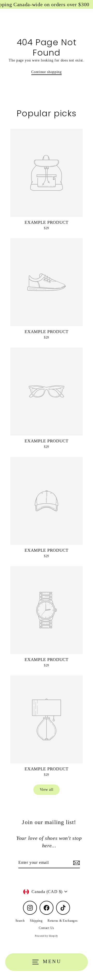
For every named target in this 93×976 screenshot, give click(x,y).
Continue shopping (46, 72)
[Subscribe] (76, 862)
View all (46, 789)
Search (20, 921)
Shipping (36, 921)
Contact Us (46, 928)
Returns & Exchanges (63, 921)
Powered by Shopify (46, 936)
